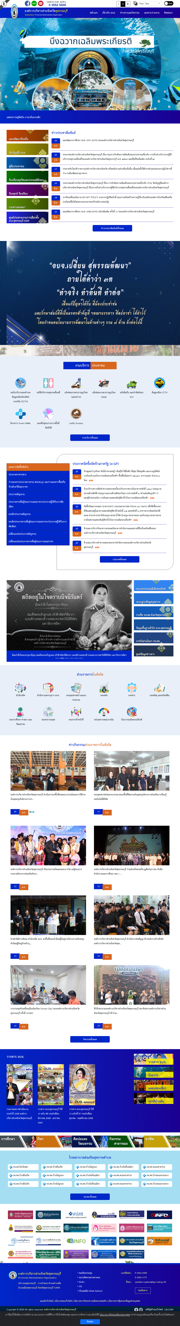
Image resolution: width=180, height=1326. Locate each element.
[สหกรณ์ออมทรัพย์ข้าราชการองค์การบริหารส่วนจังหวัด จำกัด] (20, 1254)
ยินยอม (90, 1322)
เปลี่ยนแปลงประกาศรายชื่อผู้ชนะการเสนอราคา (31, 541)
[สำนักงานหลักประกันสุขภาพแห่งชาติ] (76, 1215)
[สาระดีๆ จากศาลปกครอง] (103, 1215)
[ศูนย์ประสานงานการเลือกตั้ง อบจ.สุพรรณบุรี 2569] (27, 217)
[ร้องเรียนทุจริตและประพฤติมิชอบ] (27, 176)
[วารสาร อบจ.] (154, 1059)
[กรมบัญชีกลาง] (20, 1241)
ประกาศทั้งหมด (120, 559)
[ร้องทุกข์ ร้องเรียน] (27, 190)
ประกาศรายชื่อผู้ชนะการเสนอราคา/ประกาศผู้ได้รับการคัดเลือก (36, 504)
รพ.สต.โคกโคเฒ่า (20, 1167)
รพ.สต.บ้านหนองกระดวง (157, 1175)
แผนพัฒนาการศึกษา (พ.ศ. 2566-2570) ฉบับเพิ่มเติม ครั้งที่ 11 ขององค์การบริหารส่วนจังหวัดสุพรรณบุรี (108, 212)
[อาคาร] (90, 64)
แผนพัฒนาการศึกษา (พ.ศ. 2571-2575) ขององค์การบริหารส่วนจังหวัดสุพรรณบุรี (98, 140)
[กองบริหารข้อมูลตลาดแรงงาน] (20, 1215)
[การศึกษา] (22, 1141)
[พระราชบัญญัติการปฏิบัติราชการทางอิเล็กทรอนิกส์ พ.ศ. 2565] (103, 1241)
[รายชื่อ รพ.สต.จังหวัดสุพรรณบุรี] (154, 611)
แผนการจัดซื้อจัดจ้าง (18, 467)
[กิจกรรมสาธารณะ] (130, 1141)
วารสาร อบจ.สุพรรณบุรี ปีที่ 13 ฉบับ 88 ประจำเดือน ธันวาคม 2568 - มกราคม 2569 (50, 1116)
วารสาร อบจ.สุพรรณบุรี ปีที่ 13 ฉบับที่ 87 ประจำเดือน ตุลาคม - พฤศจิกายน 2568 (81, 1114)
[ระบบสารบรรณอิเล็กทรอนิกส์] (154, 585)
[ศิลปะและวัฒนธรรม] (94, 1141)
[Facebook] (27, 3)
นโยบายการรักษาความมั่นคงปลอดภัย (90, 1301)
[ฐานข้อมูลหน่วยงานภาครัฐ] (159, 1215)
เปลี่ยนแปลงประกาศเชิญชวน (22, 534)
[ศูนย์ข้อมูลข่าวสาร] (154, 651)
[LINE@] (34, 3)
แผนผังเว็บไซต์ (46, 1301)
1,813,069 (168, 1310)
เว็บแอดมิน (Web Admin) (90, 1291)
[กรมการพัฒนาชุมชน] (159, 1228)
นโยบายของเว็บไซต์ (63, 1301)
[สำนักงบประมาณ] (48, 1215)
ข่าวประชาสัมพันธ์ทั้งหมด (112, 228)
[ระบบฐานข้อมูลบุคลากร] (154, 598)
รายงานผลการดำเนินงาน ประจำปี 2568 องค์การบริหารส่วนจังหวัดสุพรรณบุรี (19, 1114)
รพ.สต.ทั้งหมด (90, 1197)
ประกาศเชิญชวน (17, 494)
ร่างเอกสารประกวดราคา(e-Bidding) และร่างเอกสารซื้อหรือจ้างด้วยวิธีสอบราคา (37, 484)
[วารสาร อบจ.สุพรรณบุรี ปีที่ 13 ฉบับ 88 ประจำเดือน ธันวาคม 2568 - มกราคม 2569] (51, 1085)
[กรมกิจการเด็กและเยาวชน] (131, 1228)
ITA (80, 1286)
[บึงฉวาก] (154, 1072)
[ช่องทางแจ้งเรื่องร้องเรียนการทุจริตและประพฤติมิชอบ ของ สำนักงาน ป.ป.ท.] (103, 1254)
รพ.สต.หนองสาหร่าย (155, 1167)
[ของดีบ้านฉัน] (154, 1098)
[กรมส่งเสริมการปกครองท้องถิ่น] (48, 1228)
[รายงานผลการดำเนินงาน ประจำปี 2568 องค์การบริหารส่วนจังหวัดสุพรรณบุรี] (20, 1085)
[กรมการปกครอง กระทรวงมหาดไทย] (131, 1215)
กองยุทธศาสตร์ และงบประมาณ (76, 697)
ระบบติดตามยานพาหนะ (89, 1277)
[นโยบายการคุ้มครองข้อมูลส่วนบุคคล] (136, 1310)
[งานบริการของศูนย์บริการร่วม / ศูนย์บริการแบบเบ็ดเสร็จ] (48, 1254)
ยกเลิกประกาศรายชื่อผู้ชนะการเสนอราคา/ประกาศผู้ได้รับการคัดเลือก (38, 524)
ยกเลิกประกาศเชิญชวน (20, 514)
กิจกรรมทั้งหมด (90, 1039)
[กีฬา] (58, 1141)
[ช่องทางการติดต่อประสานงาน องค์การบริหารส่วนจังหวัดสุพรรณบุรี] (69, 621)
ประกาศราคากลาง (17, 474)
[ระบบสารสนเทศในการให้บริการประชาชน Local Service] (131, 1254)
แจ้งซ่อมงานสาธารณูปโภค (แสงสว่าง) (76, 394)
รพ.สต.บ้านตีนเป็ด (54, 1167)
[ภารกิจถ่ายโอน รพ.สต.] (154, 638)
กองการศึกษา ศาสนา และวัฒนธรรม (20, 722)
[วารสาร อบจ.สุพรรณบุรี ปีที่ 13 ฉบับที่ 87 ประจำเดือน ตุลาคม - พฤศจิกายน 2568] (82, 1085)
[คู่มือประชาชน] (27, 163)
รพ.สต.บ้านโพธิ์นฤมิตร (123, 1167)
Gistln (81, 1282)
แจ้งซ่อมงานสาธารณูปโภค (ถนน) (103, 394)
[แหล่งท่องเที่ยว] (154, 1085)
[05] (90, 293)
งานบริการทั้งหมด (90, 438)
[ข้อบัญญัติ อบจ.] (27, 149)
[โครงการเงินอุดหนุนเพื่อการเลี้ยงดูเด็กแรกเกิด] (103, 1228)
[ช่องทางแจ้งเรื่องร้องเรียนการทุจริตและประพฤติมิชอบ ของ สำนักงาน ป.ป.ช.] (76, 1254)
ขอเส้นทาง (142, 1290)
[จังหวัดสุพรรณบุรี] (159, 1241)
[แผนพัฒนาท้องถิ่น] (27, 135)
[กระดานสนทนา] (27, 204)
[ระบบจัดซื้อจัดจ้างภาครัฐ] (48, 1241)
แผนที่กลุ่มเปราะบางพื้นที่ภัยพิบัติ (48, 425)
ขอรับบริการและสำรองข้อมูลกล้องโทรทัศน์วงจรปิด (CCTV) (21, 397)
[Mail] (40, 3)
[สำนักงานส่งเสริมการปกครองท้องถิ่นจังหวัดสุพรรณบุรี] (131, 1241)
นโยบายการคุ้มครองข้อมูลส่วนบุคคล (124, 1301)
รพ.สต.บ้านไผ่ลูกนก (88, 1167)
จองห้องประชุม (85, 1273)
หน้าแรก (94, 13)
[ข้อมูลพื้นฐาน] (154, 624)
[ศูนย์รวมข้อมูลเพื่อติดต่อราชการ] (76, 1241)
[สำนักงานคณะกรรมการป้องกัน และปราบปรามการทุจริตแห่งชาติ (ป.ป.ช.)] (20, 1228)
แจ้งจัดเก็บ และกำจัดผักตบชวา (131, 394)
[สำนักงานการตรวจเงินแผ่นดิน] (76, 1228)
